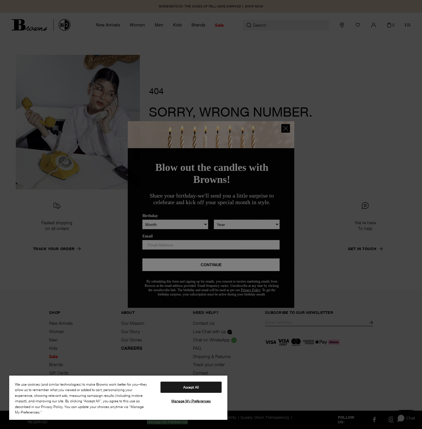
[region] (118, 397)
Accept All (191, 387)
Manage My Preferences (191, 401)
